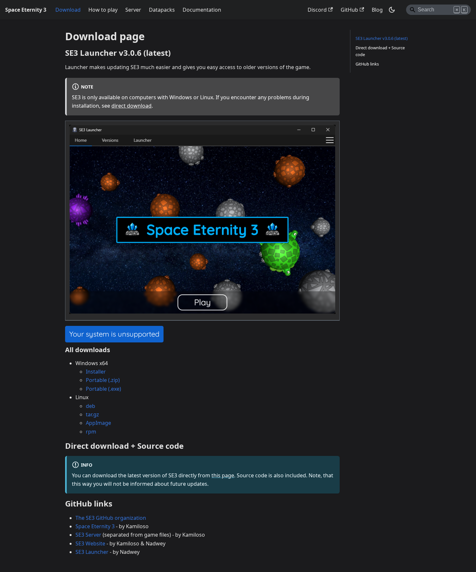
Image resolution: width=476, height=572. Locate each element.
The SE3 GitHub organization (110, 517)
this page (222, 475)
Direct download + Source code (380, 51)
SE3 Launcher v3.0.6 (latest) (382, 38)
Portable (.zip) (103, 380)
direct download (131, 105)
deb (90, 406)
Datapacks (162, 9)
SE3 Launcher (91, 551)
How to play (103, 9)
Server (133, 9)
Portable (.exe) (103, 388)
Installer (96, 371)
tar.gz (92, 414)
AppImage (98, 422)
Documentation (202, 9)
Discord (317, 9)
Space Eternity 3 (95, 526)
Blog (377, 9)
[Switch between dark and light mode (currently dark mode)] (392, 10)
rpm (91, 431)
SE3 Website (90, 543)
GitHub (349, 9)
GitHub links (367, 64)
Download (68, 9)
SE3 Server (88, 534)
